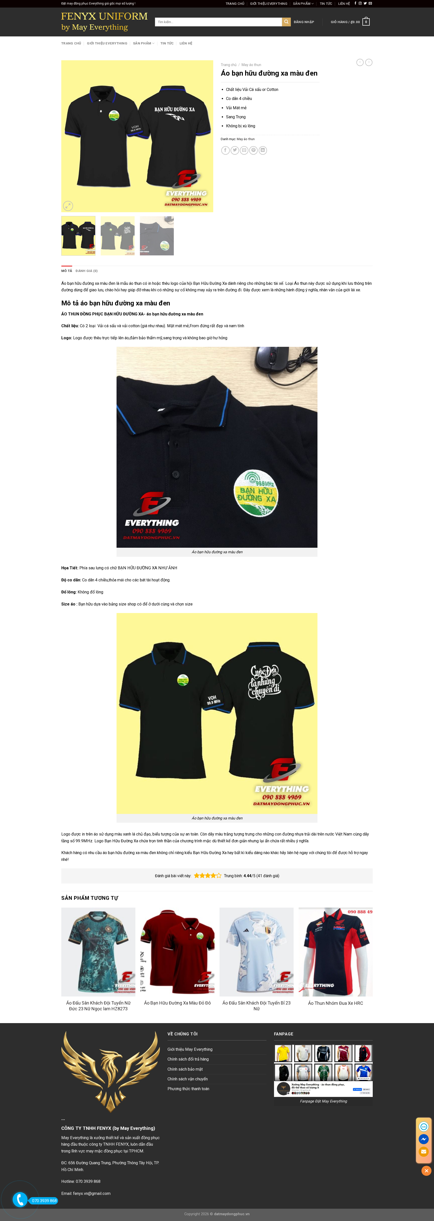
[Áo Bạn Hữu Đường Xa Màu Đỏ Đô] (177, 952)
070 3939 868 (44, 1200)
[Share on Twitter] (235, 150)
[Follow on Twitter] (365, 3)
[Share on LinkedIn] (263, 150)
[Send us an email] (370, 3)
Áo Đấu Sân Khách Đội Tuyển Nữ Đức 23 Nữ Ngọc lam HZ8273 (98, 1005)
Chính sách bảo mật (185, 1069)
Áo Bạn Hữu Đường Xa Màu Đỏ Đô (177, 1003)
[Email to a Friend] (244, 150)
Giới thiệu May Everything (190, 1049)
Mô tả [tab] (66, 271)
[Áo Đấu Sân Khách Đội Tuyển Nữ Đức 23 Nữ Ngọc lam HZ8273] (98, 952)
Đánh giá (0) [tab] (87, 271)
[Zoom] (68, 206)
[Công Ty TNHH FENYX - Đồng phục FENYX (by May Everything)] (104, 22)
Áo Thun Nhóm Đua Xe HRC (335, 1003)
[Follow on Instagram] (360, 3)
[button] (196, 876)
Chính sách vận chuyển (188, 1079)
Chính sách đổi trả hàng (188, 1059)
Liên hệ (344, 4)
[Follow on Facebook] (355, 3)
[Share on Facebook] (225, 150)
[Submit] (286, 22)
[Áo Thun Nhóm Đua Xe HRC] (336, 952)
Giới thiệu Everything (268, 4)
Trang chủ (235, 4)
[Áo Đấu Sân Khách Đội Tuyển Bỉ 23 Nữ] (257, 952)
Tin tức (326, 4)
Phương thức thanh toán (188, 1088)
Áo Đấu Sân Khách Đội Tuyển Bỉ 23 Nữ (257, 1005)
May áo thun (251, 65)
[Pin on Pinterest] (253, 150)
